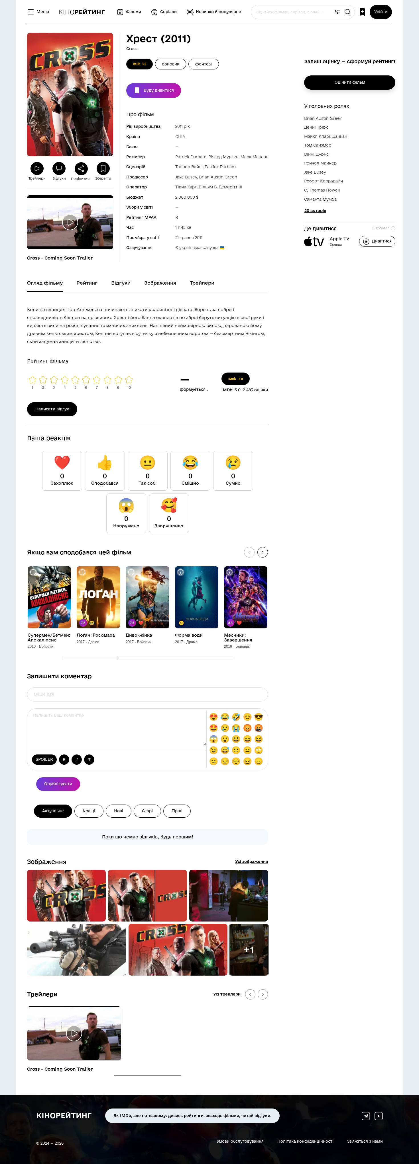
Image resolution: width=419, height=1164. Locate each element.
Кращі (89, 811)
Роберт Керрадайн (323, 181)
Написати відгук (52, 409)
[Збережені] (362, 12)
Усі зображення (251, 861)
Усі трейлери (227, 994)
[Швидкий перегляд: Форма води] (180, 572)
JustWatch (381, 228)
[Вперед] (262, 552)
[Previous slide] (250, 994)
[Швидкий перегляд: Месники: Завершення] (229, 572)
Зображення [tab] (160, 282)
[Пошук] (347, 12)
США (180, 136)
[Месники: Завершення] (245, 597)
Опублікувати (58, 784)
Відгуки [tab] (121, 282)
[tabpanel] (147, 324)
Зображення (47, 861)
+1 (248, 949)
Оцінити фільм (350, 82)
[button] (66, 896)
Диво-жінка (139, 635)
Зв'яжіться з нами (365, 1141)
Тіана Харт (186, 187)
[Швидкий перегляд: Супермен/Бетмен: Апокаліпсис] (33, 572)
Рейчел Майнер (320, 163)
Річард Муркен (223, 157)
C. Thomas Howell (322, 190)
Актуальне (53, 811)
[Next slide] (263, 994)
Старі (147, 811)
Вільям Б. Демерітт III (220, 187)
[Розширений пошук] (337, 12)
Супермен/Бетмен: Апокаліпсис (49, 637)
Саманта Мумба (320, 199)
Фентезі (203, 64)
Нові (118, 811)
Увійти (380, 11)
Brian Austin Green (218, 177)
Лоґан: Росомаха (96, 635)
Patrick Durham (190, 157)
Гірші (177, 811)
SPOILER (44, 759)
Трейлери (42, 994)
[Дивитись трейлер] (70, 222)
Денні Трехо (316, 127)
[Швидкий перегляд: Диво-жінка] (131, 572)
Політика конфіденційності (305, 1141)
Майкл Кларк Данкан (325, 136)
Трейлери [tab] (202, 282)
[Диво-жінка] (147, 597)
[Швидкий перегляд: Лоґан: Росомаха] (82, 572)
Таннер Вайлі (189, 166)
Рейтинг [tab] (86, 282)
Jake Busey (186, 177)
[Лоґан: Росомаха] (98, 597)
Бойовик (170, 64)
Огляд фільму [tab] (45, 282)
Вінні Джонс (316, 154)
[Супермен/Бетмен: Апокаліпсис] (49, 597)
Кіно (82, 12)
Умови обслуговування (240, 1141)
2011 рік (182, 126)
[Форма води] (196, 597)
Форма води (189, 635)
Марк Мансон (255, 157)
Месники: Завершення (238, 637)
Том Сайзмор (317, 145)
